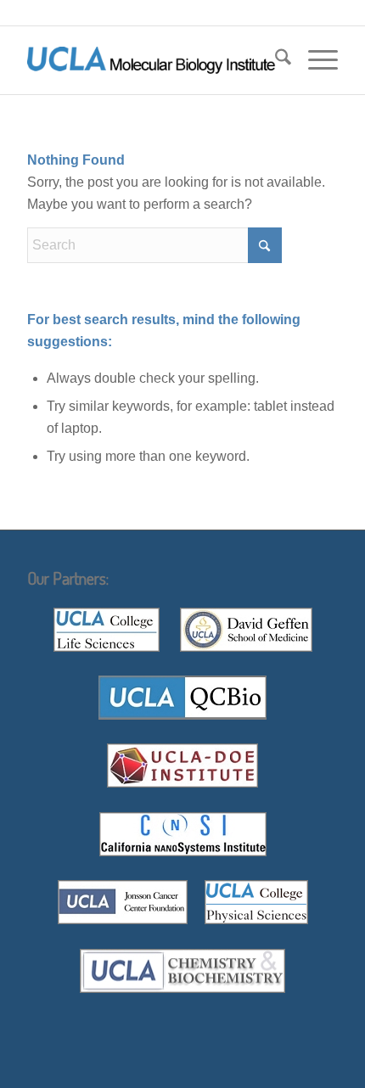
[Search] (274, 60)
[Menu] (314, 60)
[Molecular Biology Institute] (151, 60)
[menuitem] (274, 60)
